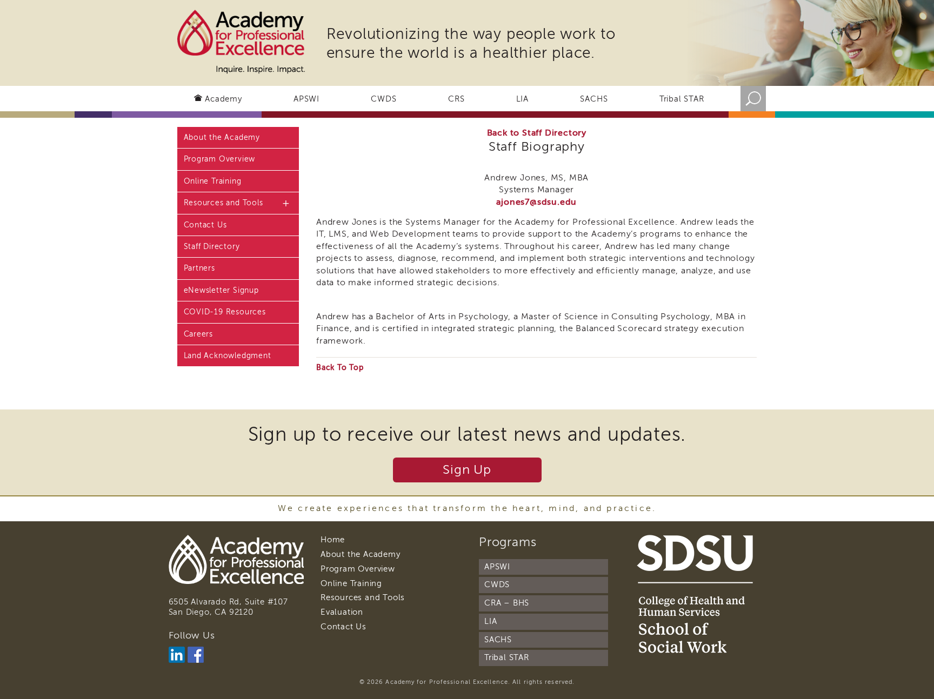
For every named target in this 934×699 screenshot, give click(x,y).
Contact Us (205, 225)
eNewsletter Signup (221, 290)
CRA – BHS (506, 603)
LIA (522, 99)
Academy (223, 99)
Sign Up (467, 469)
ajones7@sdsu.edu (536, 202)
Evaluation (342, 612)
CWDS (383, 99)
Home (333, 539)
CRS (456, 99)
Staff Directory (212, 247)
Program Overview (220, 159)
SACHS (594, 99)
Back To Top (340, 368)
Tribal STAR (681, 99)
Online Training (213, 181)
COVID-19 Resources (225, 312)
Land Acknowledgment (227, 356)
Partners (199, 268)
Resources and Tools (223, 203)
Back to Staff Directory (536, 133)
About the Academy (222, 137)
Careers (199, 334)
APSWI (306, 99)
